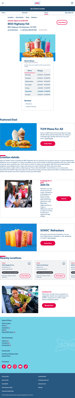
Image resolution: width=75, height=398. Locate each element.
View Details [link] (49, 138)
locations (10, 17)
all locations (19, 17)
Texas (27, 17)
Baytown (34, 17)
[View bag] (72, 3)
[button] (16, 270)
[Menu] (2, 3)
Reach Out (49, 305)
